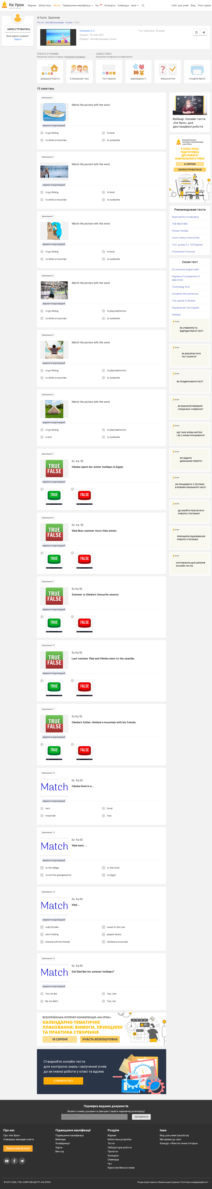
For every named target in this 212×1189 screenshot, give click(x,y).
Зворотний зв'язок (18, 1148)
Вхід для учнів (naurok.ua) (174, 1135)
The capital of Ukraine (183, 300)
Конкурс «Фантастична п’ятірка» (179, 1143)
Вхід (193, 5)
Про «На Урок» (11, 1135)
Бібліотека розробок (120, 1139)
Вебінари (60, 1139)
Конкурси (109, 5)
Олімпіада (123, 5)
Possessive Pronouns (183, 251)
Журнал (32, 5)
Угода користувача (147, 1182)
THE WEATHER (179, 224)
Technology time (181, 287)
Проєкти (113, 1151)
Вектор (59, 1151)
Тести (56, 5)
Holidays (176, 314)
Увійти (17, 39)
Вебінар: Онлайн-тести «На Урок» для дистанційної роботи (189, 122)
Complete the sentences (185, 293)
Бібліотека (45, 5)
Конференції (62, 1143)
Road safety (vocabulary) (185, 217)
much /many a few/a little (186, 237)
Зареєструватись (18, 29)
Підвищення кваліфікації (76, 5)
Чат (98, 5)
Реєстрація (204, 5)
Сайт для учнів (179, 5)
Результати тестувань (75, 57)
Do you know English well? (185, 269)
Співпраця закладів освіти (18, 1139)
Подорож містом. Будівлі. (186, 307)
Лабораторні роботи (120, 1147)
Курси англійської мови (121, 1167)
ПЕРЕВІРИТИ (141, 1117)
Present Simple (180, 230)
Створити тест (63, 1081)
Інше (134, 5)
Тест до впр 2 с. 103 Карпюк (187, 244)
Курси (58, 1147)
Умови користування (168, 1182)
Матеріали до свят (171, 1139)
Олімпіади (113, 1159)
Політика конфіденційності (194, 1182)
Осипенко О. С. (87, 30)
